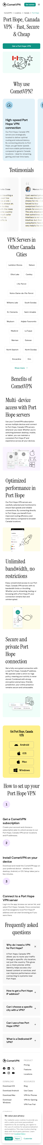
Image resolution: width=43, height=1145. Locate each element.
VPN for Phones (30, 1095)
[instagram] (8, 1073)
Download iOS (9, 1086)
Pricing (26, 1065)
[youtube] (13, 1073)
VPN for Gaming (30, 1100)
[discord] (4, 1073)
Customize (28, 1138)
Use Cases (28, 1090)
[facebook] (4, 1068)
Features (27, 1069)
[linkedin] (8, 1068)
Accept (8, 1138)
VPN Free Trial (30, 1104)
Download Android (11, 1090)
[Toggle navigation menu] (38, 4)
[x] (13, 1068)
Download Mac (9, 1095)
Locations (28, 1074)
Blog (26, 1086)
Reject (17, 1138)
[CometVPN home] (11, 4)
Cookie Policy (19, 1134)
